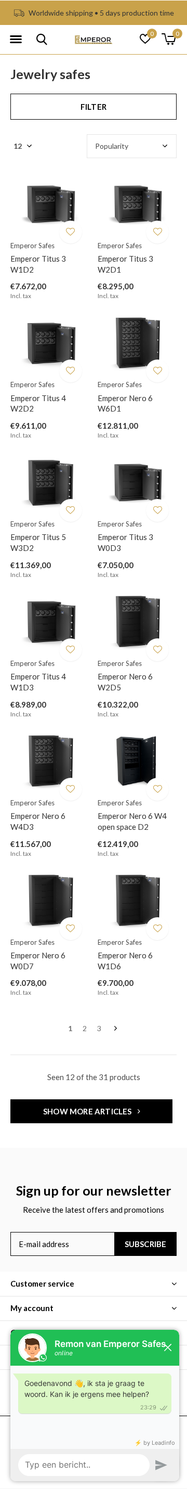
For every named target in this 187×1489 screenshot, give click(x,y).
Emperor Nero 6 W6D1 (125, 403)
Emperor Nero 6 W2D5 (125, 682)
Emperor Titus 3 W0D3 (125, 542)
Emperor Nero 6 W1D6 (125, 961)
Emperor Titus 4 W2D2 (38, 403)
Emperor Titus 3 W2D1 (125, 264)
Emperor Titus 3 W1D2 (38, 264)
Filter (93, 106)
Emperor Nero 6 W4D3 (37, 821)
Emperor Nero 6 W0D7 (37, 961)
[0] (169, 39)
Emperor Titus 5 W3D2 (38, 542)
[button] (15, 39)
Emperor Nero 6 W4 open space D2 (132, 821)
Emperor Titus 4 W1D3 (38, 682)
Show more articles (88, 1111)
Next (115, 1028)
